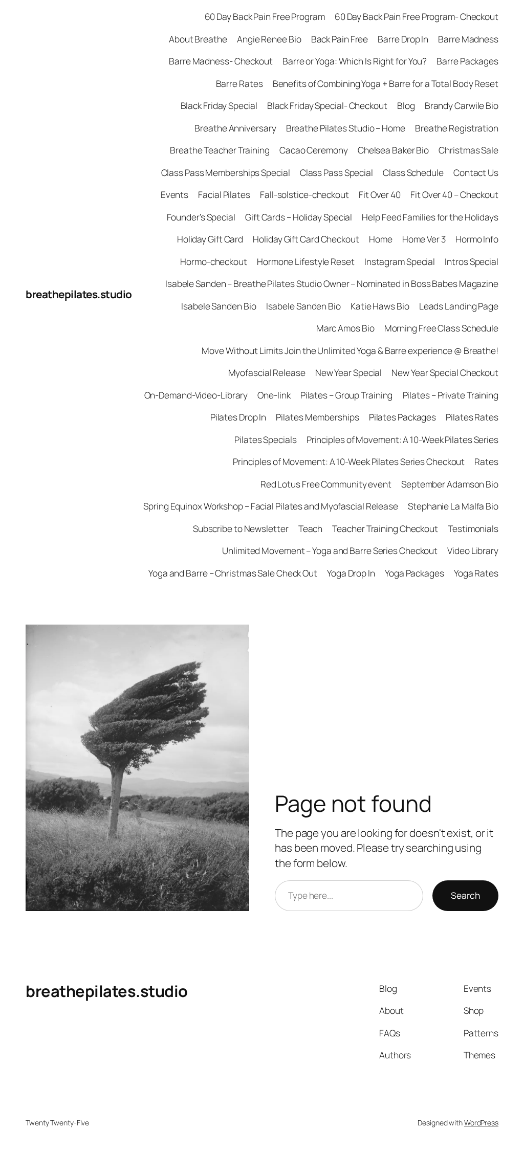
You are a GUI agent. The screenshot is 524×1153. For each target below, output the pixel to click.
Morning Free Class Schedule (441, 328)
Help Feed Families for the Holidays (430, 217)
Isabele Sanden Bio (218, 306)
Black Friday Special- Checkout (327, 105)
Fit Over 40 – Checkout (454, 194)
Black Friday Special (219, 105)
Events (174, 194)
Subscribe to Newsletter (241, 528)
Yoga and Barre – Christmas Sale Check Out (232, 573)
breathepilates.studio (79, 294)
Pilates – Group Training (346, 395)
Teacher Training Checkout (385, 528)
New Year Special (348, 372)
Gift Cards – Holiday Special (298, 217)
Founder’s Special (201, 217)
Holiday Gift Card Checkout (306, 239)
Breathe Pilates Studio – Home (345, 128)
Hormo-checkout (213, 261)
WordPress (481, 1122)
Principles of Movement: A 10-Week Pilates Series (402, 439)
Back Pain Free (339, 39)
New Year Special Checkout (444, 372)
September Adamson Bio (449, 484)
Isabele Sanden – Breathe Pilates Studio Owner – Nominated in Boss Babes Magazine (331, 283)
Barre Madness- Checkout (221, 61)
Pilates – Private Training (450, 395)
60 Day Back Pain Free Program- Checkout (416, 16)
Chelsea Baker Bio (393, 150)
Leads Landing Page (458, 306)
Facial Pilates (224, 194)
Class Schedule (413, 172)
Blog (406, 105)
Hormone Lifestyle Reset (306, 261)
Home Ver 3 (424, 239)
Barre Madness (468, 39)
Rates (486, 461)
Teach (310, 528)
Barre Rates (239, 83)
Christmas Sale (468, 150)
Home (380, 239)
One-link (273, 395)
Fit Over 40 (380, 194)
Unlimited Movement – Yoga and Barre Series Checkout (330, 550)
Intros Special (471, 261)
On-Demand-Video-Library (196, 395)
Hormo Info (476, 239)
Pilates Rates (472, 417)
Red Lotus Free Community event (325, 484)
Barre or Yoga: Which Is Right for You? (354, 61)
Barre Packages (467, 61)
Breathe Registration (456, 128)
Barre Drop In (403, 39)
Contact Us (475, 172)
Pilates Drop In (238, 417)
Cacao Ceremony (313, 150)
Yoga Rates (476, 573)
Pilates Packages (402, 417)
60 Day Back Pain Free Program (265, 16)
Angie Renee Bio (269, 39)
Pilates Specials (265, 439)
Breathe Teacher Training (220, 150)
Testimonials (473, 528)
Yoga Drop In (351, 573)
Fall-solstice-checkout (304, 194)
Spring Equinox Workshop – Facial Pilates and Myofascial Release (270, 506)
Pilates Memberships (317, 417)
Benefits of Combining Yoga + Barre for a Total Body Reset (385, 83)
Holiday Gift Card (210, 239)
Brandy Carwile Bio (461, 105)
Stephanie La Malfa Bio (453, 506)
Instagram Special (399, 261)
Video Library (472, 550)
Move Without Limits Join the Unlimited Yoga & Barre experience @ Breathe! (350, 350)
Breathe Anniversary (235, 128)
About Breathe (198, 39)
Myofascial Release (266, 372)
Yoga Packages (414, 573)
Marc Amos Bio (345, 328)
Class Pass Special (336, 172)
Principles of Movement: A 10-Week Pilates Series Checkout (349, 461)
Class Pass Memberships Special (225, 172)
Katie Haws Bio (380, 306)
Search (465, 895)
